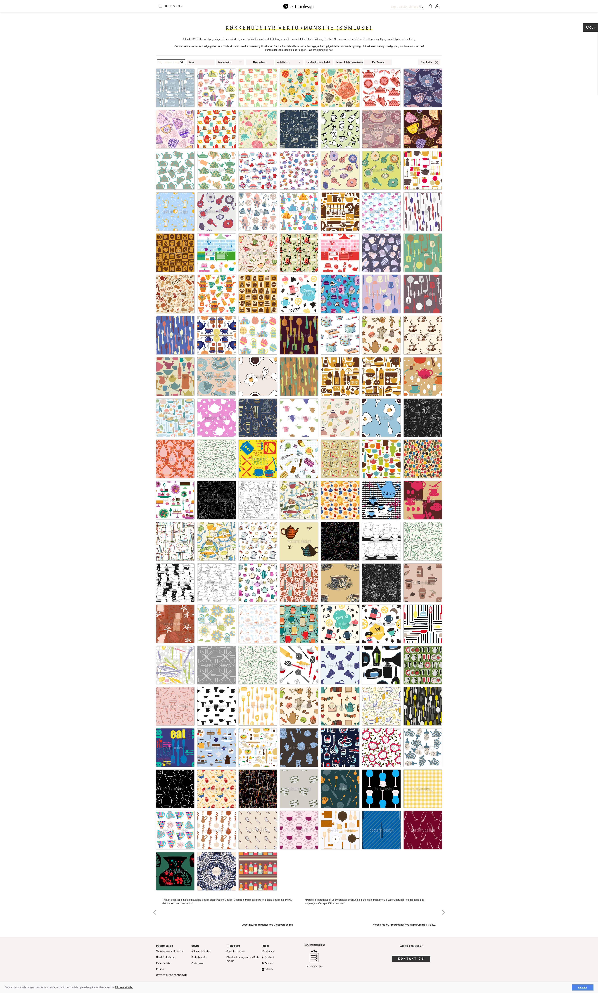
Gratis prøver (197, 963)
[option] (227, 912)
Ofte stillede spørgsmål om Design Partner (243, 958)
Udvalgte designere (165, 957)
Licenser (160, 969)
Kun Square (378, 62)
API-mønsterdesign (200, 951)
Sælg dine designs (235, 951)
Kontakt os (411, 958)
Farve (191, 62)
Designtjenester (199, 957)
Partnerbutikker (163, 963)
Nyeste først (259, 62)
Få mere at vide (314, 966)
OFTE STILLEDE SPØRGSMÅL (171, 975)
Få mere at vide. (124, 987)
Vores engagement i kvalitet (169, 951)
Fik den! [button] (582, 987)
